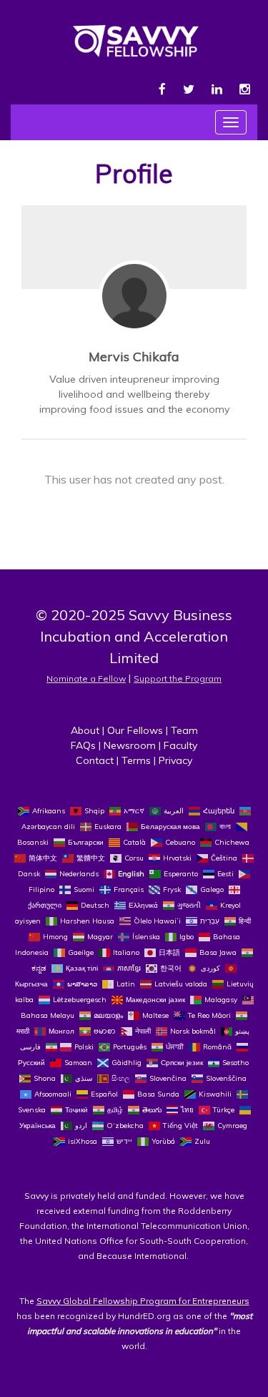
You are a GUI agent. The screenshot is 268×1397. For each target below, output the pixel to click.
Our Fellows (135, 730)
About (85, 730)
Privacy (175, 760)
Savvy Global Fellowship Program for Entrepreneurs (142, 1300)
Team (184, 730)
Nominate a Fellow (86, 678)
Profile (134, 173)
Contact (95, 760)
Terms (136, 760)
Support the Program (178, 678)
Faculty (180, 745)
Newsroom (130, 745)
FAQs (83, 745)
